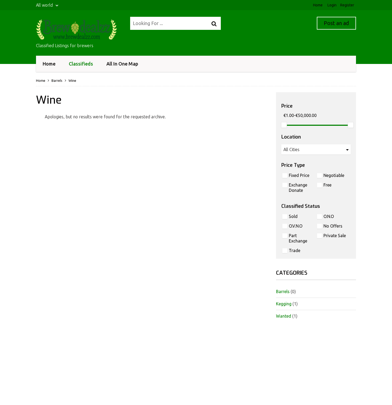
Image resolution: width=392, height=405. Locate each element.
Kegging (283, 303)
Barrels (56, 80)
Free (327, 185)
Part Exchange (298, 238)
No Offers (332, 226)
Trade (294, 250)
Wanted (283, 316)
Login (332, 5)
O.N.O (328, 216)
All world (45, 5)
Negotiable (333, 175)
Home (318, 5)
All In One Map (122, 63)
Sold (293, 216)
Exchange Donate (298, 188)
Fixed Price (299, 175)
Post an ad (336, 23)
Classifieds (81, 63)
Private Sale (334, 235)
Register (347, 5)
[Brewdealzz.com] (79, 29)
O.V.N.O (295, 226)
